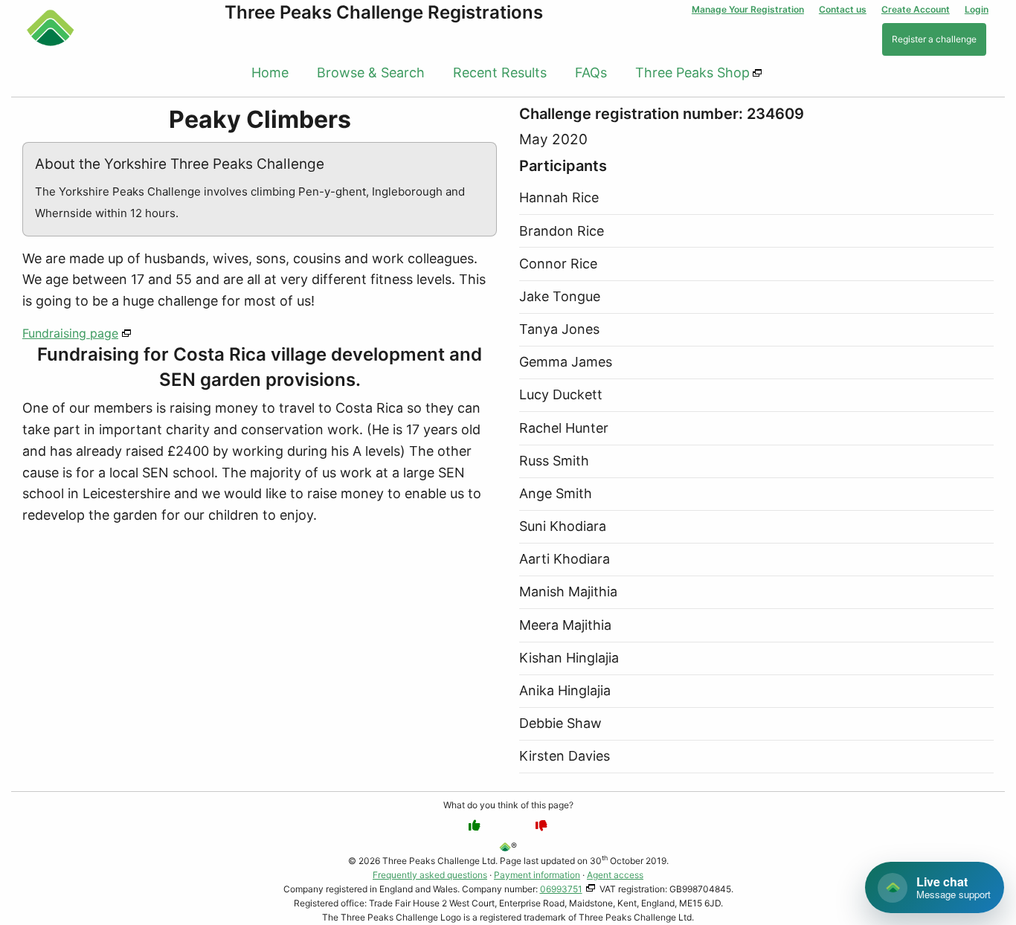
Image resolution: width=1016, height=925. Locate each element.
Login (976, 9)
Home (270, 72)
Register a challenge (934, 39)
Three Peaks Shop (692, 72)
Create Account (915, 9)
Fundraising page (70, 333)
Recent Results (500, 72)
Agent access (615, 874)
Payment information (537, 874)
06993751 (561, 889)
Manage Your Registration (748, 9)
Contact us (843, 9)
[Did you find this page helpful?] (474, 825)
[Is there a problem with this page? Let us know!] (541, 825)
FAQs (591, 72)
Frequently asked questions (430, 874)
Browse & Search (371, 72)
